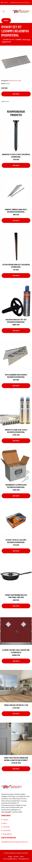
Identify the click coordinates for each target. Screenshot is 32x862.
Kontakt (15, 857)
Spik (19, 81)
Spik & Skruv (13, 81)
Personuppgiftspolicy (10, 859)
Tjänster (5, 820)
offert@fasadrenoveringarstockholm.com (20, 2)
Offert (6, 20)
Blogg (10, 857)
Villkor (22, 857)
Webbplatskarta (23, 859)
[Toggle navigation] (3, 11)
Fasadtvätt (6, 827)
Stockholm (5, 2)
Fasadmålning (7, 834)
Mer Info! (16, 94)
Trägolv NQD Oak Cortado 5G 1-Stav (16, 705)
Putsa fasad (6, 830)
